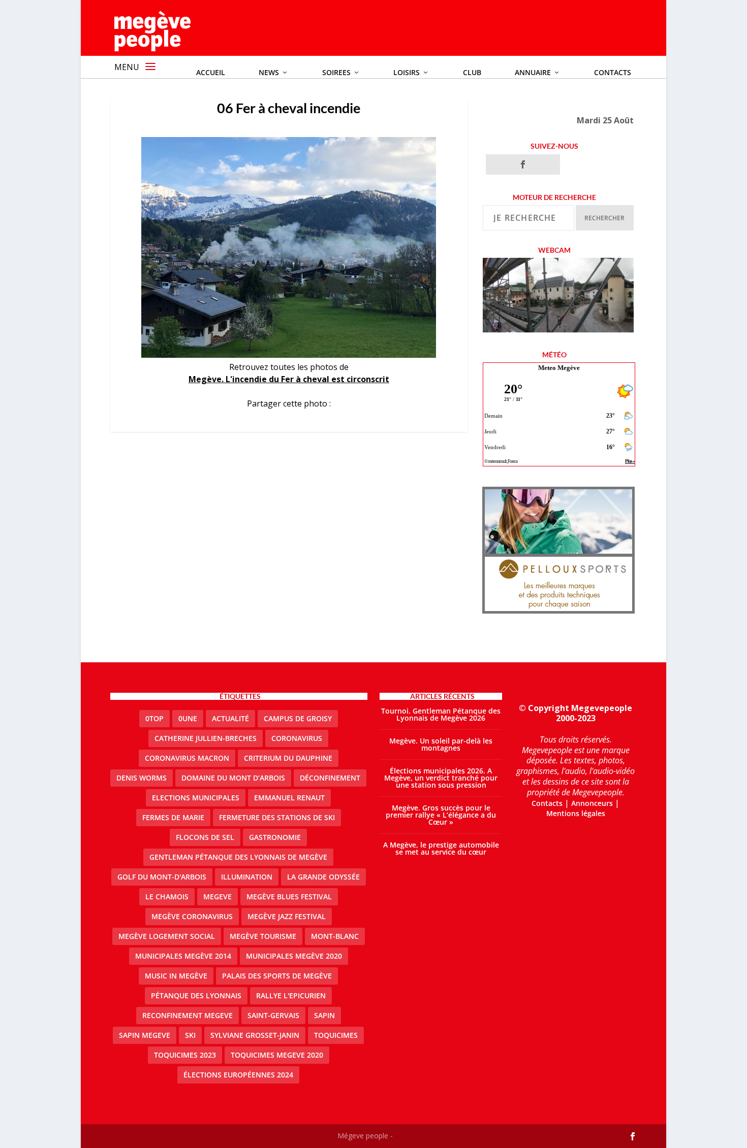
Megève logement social (166, 936)
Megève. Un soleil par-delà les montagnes (440, 744)
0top (154, 718)
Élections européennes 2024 (238, 1074)
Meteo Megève (559, 368)
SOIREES (336, 72)
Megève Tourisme (263, 936)
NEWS (269, 72)
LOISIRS (406, 72)
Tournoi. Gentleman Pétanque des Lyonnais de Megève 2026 (441, 714)
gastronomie (275, 837)
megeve (217, 896)
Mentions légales (575, 813)
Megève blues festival (289, 896)
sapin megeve (144, 1035)
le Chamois (167, 896)
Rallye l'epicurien (291, 995)
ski (190, 1035)
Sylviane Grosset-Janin (254, 1035)
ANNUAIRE (533, 72)
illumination (246, 877)
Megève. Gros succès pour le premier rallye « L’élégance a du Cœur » (441, 815)
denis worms (141, 778)
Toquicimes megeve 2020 (277, 1055)
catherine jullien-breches (205, 738)
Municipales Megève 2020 (294, 956)
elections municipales (195, 797)
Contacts (612, 72)
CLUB (472, 72)
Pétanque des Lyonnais (196, 995)
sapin (324, 1015)
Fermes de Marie (173, 817)
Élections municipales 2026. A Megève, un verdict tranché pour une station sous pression (440, 778)
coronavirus (296, 738)
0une (187, 718)
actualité (230, 718)
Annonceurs (592, 803)
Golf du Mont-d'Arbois (161, 877)
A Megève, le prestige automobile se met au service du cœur (441, 848)
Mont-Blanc (335, 936)
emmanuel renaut (289, 797)
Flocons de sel (205, 837)
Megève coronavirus (192, 916)
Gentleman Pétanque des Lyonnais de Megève (238, 857)
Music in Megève (176, 976)
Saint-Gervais (273, 1015)
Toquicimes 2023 (185, 1055)
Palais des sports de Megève (277, 976)
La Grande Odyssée (323, 877)
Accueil (210, 72)
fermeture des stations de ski (277, 817)
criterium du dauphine (288, 758)
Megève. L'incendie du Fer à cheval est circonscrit (289, 379)
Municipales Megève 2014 (183, 956)
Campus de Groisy (298, 718)
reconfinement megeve (187, 1015)
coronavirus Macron (187, 758)
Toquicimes (336, 1035)
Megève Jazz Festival (286, 916)
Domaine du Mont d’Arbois (233, 778)
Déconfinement (330, 778)
